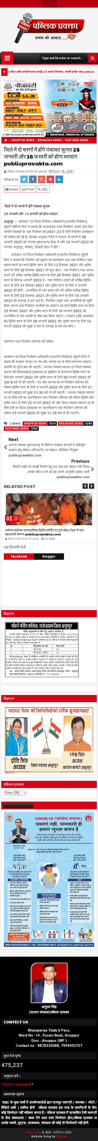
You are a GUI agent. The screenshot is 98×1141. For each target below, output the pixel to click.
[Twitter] (45, 4)
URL (44, 189)
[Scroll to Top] (91, 1134)
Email (13, 189)
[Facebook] (53, 4)
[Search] (92, 58)
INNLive (61, 1136)
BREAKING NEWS (75, 423)
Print (29, 189)
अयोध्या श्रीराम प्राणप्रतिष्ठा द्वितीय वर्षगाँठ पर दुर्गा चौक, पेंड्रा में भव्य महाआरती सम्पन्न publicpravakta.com (44, 532)
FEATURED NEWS (21, 428)
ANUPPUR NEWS (40, 423)
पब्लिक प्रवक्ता (34, 1132)
